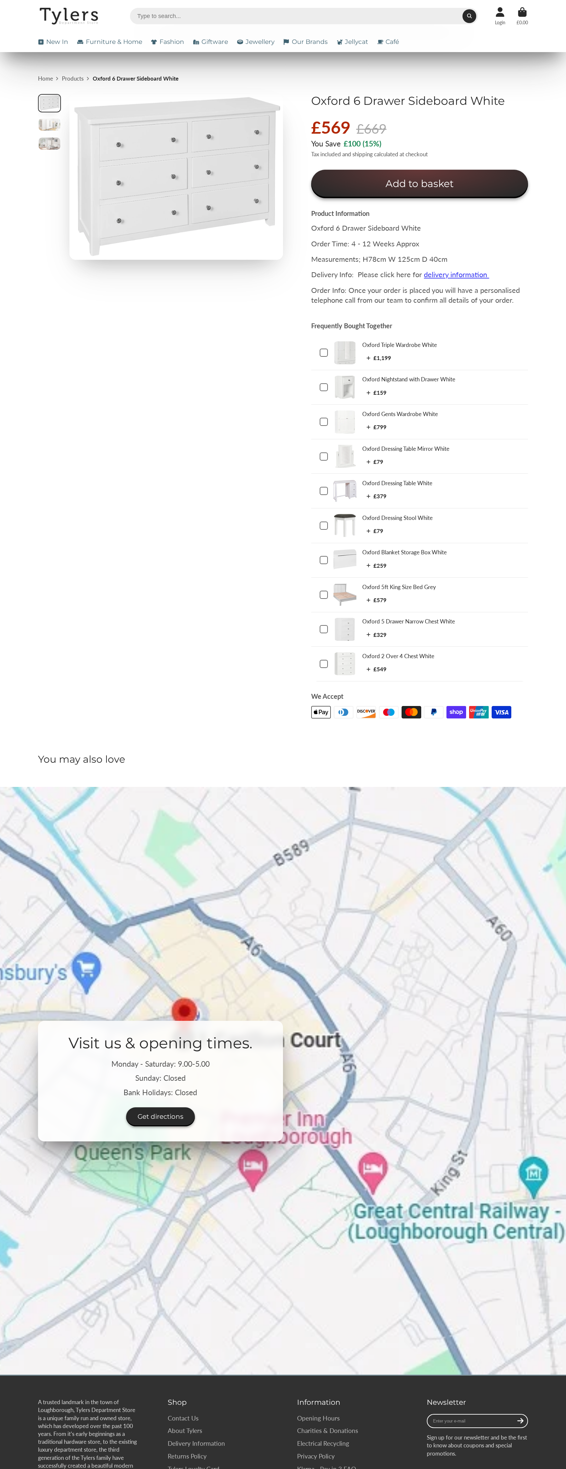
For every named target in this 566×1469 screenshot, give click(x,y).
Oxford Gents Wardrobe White (400, 413)
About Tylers (185, 1430)
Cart (522, 16)
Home (45, 78)
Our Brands (310, 42)
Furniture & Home (114, 42)
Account (500, 16)
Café (392, 42)
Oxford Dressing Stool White (397, 517)
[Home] (70, 16)
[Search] (469, 16)
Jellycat (356, 42)
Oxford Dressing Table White (397, 483)
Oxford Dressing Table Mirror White (405, 448)
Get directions (160, 1116)
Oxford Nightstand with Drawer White (408, 379)
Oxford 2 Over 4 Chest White (398, 656)
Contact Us (183, 1418)
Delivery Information (196, 1443)
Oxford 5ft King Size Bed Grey (399, 586)
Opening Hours (318, 1418)
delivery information (456, 274)
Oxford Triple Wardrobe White (399, 344)
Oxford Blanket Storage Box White (404, 552)
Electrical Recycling (323, 1443)
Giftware (214, 42)
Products (73, 78)
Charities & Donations (327, 1430)
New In (57, 42)
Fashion (172, 42)
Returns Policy (187, 1456)
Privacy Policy (316, 1456)
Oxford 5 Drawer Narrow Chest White (408, 621)
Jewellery (260, 42)
